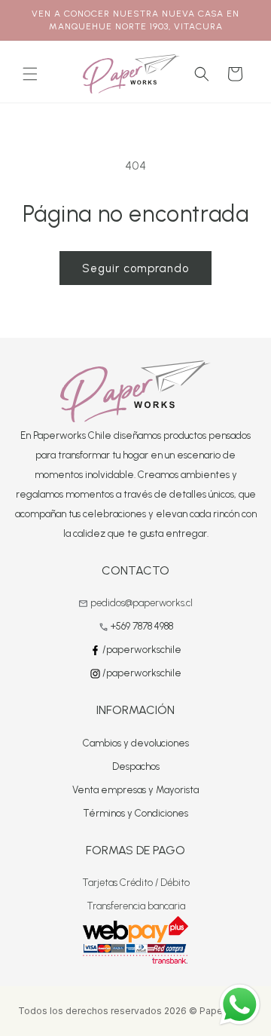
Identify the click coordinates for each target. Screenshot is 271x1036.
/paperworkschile (140, 649)
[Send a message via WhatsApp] (239, 1004)
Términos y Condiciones (135, 813)
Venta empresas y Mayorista (135, 789)
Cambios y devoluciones (136, 743)
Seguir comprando (135, 268)
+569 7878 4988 (142, 626)
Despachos (136, 766)
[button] (30, 73)
